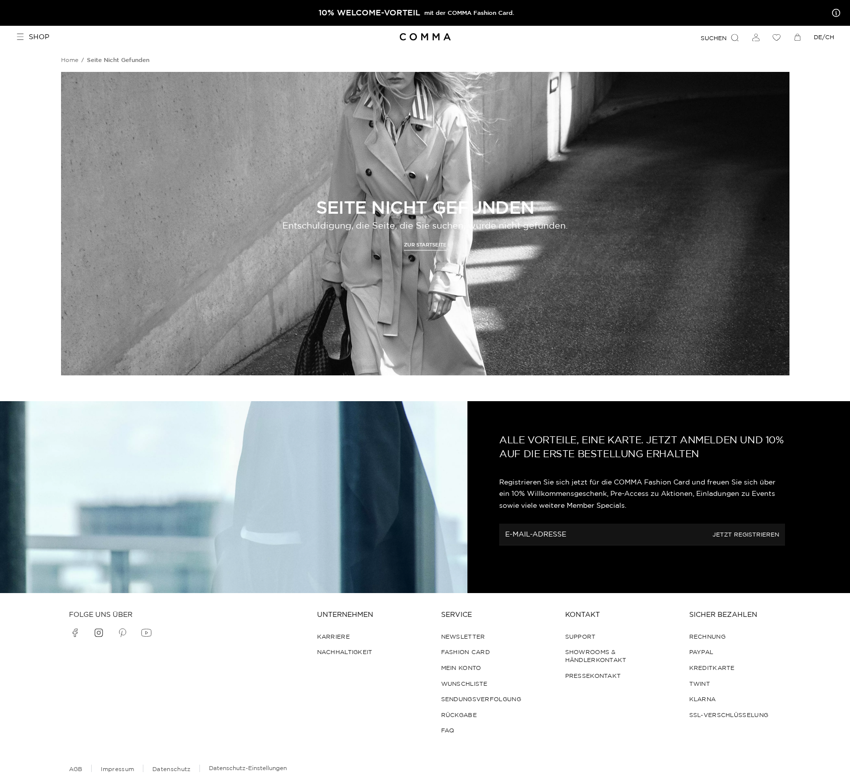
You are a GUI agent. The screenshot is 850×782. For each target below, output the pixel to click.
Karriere (333, 636)
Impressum (117, 769)
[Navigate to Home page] (425, 37)
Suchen (713, 38)
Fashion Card (465, 652)
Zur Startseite (425, 245)
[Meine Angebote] (834, 13)
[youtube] (146, 633)
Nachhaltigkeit (345, 652)
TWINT (700, 683)
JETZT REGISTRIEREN (746, 534)
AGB (76, 769)
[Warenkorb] (797, 37)
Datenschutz (171, 769)
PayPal (701, 652)
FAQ (448, 730)
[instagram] (99, 633)
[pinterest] (123, 633)
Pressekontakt (593, 675)
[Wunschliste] (776, 37)
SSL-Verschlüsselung (729, 715)
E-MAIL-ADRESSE (535, 534)
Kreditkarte (712, 667)
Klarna (702, 699)
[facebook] (75, 633)
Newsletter (463, 636)
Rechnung (707, 636)
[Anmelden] (755, 37)
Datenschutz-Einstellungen (248, 768)
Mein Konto (461, 667)
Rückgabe (459, 715)
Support (580, 636)
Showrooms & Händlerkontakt (596, 656)
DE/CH (824, 37)
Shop (39, 37)
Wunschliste (464, 683)
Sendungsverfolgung (481, 699)
